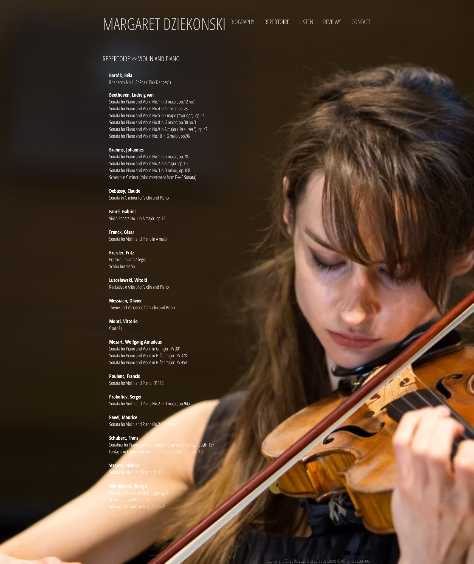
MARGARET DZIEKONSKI (164, 24)
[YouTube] (347, 553)
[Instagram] (367, 553)
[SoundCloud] (357, 553)
